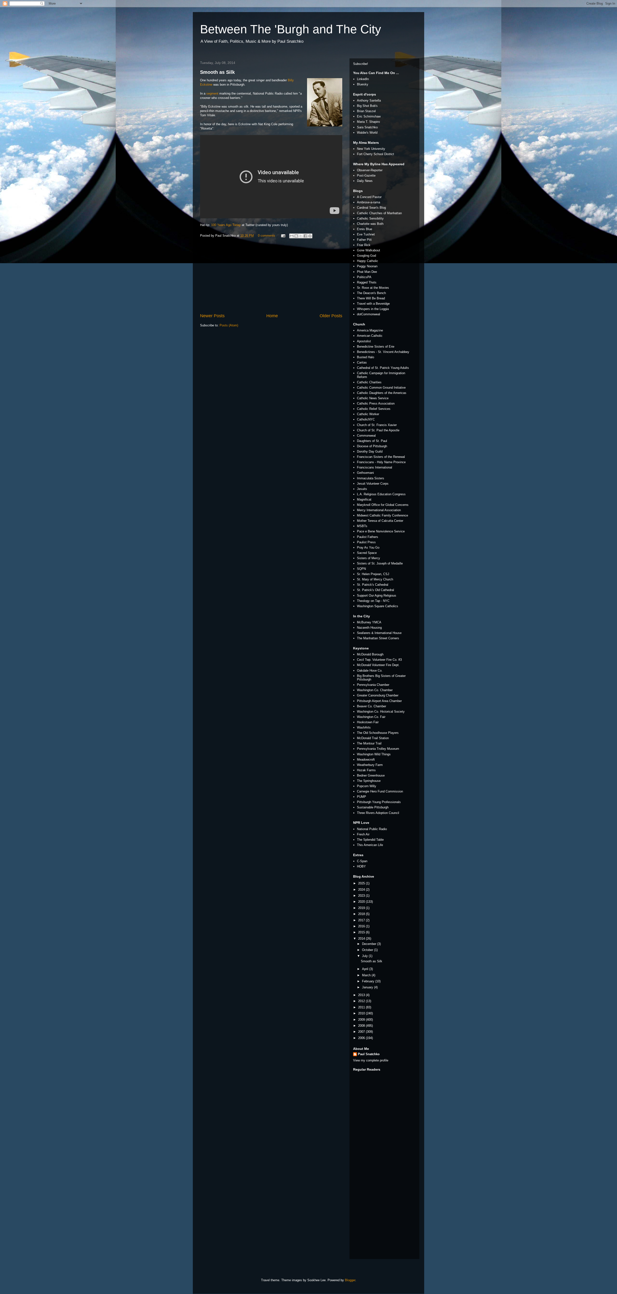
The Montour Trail (369, 743)
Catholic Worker (368, 414)
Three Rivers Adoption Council (378, 813)
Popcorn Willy (366, 786)
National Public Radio (372, 829)
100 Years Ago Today (226, 225)
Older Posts (331, 315)
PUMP (361, 796)
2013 (362, 995)
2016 (362, 926)
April (365, 969)
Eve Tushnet (366, 234)
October (368, 950)
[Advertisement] (271, 276)
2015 (362, 932)
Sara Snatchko (367, 127)
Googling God (366, 255)
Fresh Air (363, 834)
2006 (362, 1038)
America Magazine (370, 330)
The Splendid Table (370, 839)
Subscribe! (360, 64)
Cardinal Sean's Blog (371, 207)
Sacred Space (367, 553)
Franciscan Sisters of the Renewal (381, 457)
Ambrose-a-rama (368, 202)
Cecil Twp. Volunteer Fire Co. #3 (379, 659)
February (368, 981)
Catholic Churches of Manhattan (379, 213)
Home (272, 315)
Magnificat (364, 499)
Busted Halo (365, 357)
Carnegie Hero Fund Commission (380, 791)
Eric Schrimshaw (369, 116)
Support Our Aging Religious (376, 595)
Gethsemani (365, 473)
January (368, 987)
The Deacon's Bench (371, 293)
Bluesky (362, 84)
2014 (362, 938)
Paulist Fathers (367, 537)
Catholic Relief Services (373, 409)
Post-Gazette (366, 175)
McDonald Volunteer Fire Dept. (378, 665)
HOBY (361, 866)
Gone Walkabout (368, 250)
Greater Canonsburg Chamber (377, 695)
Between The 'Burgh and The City (290, 29)
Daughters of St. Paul (372, 441)
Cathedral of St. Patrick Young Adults (383, 368)
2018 (362, 914)
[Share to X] (300, 236)
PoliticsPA (364, 277)
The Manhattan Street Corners (378, 638)
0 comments (266, 235)
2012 (362, 1001)
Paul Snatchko (369, 1054)
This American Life (370, 845)
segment (212, 93)
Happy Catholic (367, 261)
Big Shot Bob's (367, 106)
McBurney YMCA (369, 622)
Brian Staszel (366, 111)
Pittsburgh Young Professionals (379, 802)
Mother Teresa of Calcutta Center (380, 521)
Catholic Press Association (376, 403)
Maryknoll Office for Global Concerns (383, 505)
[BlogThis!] (296, 236)
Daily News (365, 181)
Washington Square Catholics (377, 606)
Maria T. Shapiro (368, 122)
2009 (362, 1019)
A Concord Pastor (369, 197)
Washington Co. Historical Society (381, 711)
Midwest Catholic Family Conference (382, 515)
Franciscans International (374, 467)
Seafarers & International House (379, 633)
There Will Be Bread (371, 298)
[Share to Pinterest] (310, 236)
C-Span (362, 861)
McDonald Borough (370, 654)
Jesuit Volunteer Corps (373, 483)
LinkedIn (363, 79)
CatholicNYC (366, 419)
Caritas (362, 362)
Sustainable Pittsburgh (373, 807)
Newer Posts (212, 315)
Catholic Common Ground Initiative (381, 387)
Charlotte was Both (370, 224)
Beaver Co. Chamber (371, 706)
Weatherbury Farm (370, 765)
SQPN (361, 569)
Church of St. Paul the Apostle (378, 430)
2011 (362, 1007)
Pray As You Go (368, 547)
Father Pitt (364, 239)
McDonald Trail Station (373, 738)
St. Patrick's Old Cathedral (375, 590)
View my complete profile (370, 1060)
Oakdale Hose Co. (369, 670)
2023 (362, 895)
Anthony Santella (369, 100)
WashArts (364, 727)
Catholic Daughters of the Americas (381, 393)
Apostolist (364, 341)
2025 (362, 883)
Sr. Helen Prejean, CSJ (373, 574)
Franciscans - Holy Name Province (381, 462)
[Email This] (291, 236)
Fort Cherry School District (375, 154)
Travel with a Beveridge (373, 303)
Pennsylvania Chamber (373, 685)
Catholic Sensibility (370, 218)
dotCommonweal (368, 314)
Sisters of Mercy (368, 558)
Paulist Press (366, 542)
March (367, 975)
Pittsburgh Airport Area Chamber (379, 701)
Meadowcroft (366, 759)
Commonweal (366, 435)
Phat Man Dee (367, 272)
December (369, 944)
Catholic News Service (373, 398)
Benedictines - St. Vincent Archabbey (383, 352)
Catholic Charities (369, 382)
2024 (362, 889)
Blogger (350, 1280)
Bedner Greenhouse (371, 775)
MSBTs (362, 526)
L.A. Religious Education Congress (381, 494)
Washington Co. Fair (371, 717)
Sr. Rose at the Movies (373, 287)
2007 (362, 1031)
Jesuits (362, 489)
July (365, 956)
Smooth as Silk (217, 72)
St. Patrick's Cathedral (372, 584)
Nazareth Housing (369, 627)
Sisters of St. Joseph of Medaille (380, 563)
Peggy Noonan (367, 266)
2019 (362, 908)
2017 (362, 920)
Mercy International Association (379, 510)
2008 (362, 1025)
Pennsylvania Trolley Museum (378, 748)
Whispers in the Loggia (373, 309)
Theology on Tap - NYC (373, 601)
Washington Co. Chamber (375, 690)
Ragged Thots (366, 282)
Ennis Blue (364, 229)
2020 (362, 901)
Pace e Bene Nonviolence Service (381, 531)
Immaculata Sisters (370, 478)
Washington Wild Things (374, 754)
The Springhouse (369, 781)
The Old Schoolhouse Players (378, 733)
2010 (362, 1013)
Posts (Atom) (229, 325)
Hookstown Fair (368, 722)
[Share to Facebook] (305, 236)
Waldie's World (367, 132)
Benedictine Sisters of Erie (375, 346)
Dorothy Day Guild (369, 451)
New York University (371, 149)
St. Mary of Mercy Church (375, 579)
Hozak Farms (366, 770)
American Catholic (369, 335)
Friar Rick (363, 245)
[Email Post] (282, 235)
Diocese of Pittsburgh (372, 446)
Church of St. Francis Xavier (377, 425)
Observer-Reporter (369, 170)
